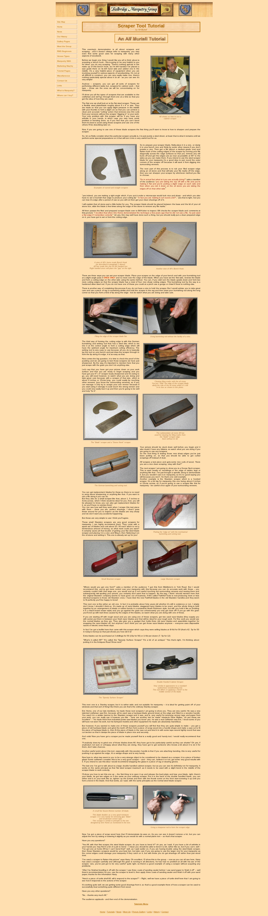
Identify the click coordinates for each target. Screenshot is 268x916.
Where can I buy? (65, 95)
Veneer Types (63, 56)
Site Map (61, 22)
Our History (62, 36)
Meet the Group (64, 46)
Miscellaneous (63, 76)
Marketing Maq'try (65, 66)
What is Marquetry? (66, 90)
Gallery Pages (63, 41)
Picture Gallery (138, 912)
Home (59, 27)
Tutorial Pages (63, 71)
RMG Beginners (64, 51)
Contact (165, 912)
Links (59, 85)
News (59, 32)
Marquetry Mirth (64, 61)
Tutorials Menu (141, 904)
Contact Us (62, 81)
